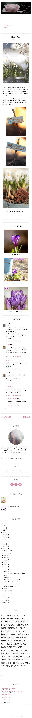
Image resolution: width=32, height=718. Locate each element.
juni (5, 564)
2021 (4, 528)
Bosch (21, 618)
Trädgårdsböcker (16, 659)
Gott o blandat (11, 627)
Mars (12, 640)
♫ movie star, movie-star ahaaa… (15, 573)
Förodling (3, 627)
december (7, 551)
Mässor (10, 641)
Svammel (28, 656)
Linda (8, 344)
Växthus (7, 665)
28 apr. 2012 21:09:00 (13, 395)
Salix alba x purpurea (11, 652)
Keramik (8, 219)
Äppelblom (3, 666)
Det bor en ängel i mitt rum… (14, 580)
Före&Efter (19, 625)
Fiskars (26, 624)
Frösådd (13, 625)
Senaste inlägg (6, 417)
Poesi (17, 647)
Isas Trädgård (6, 701)
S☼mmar (3, 652)
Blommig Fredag (5, 618)
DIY (12, 622)
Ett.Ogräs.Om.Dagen (5, 624)
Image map (26, 630)
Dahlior (20, 621)
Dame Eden (25, 621)
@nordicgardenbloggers (7, 614)
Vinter (14, 663)
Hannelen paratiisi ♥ (9, 688)
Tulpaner (20, 660)
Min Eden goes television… (14, 506)
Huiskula (21, 628)
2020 (4, 530)
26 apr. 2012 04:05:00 (13, 369)
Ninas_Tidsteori (4, 643)
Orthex (15, 644)
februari (7, 591)
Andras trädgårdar (18, 614)
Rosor (17, 650)
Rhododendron (5, 650)
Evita (13, 624)
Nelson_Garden (17, 641)
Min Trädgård (17, 640)
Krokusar (14, 219)
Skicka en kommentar (11, 409)
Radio (22, 649)
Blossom (12, 618)
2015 (4, 541)
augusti (6, 560)
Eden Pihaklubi (17, 622)
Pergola (3, 646)
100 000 (9, 498)
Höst (13, 630)
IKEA (22, 630)
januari (6, 593)
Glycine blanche (11, 398)
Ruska (25, 650)
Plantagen (3, 647)
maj (5, 567)
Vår (19, 219)
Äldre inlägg (26, 417)
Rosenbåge (12, 650)
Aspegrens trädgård (6, 615)
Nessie (23, 641)
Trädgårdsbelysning (5, 659)
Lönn (8, 640)
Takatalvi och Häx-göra (11, 582)
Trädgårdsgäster (25, 659)
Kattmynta (3, 634)
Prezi (21, 647)
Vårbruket (28, 663)
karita (8, 360)
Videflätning (8, 663)
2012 (4, 548)
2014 (4, 544)
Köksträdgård (19, 637)
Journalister (21, 631)
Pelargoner (23, 644)
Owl (19, 644)
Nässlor (24, 643)
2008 (4, 602)
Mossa (23, 640)
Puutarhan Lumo (7, 698)
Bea (7, 323)
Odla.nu (3, 644)
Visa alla (28, 704)
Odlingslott (9, 644)
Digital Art (7, 622)
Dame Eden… (7, 577)
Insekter (3, 631)
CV (16, 621)
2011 (4, 595)
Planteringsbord (11, 647)
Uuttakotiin (4, 662)
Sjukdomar (15, 653)
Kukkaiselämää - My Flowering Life (13, 691)
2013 (4, 546)
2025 (4, 523)
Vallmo (9, 662)
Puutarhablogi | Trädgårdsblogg (9, 649)
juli (5, 562)
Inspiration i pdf (10, 586)
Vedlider (22, 662)
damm (2, 622)
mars (5, 588)
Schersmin (19, 652)
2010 (4, 597)
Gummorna (3, 628)
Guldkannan (22, 627)
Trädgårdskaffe (4, 660)
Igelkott (18, 630)
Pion (24, 646)
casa (2, 621)
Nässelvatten (18, 643)
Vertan (2, 663)
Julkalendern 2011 (5, 633)
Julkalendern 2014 (15, 633)
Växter (2, 665)
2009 (4, 600)
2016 (4, 539)
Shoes (2, 653)
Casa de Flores (8, 621)
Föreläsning (25, 625)
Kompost (23, 634)
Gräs (17, 627)
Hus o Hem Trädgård (6, 630)
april (5, 569)
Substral (9, 656)
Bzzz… (5, 575)
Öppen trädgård (11, 666)
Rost (22, 650)
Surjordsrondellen (20, 656)
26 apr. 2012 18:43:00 (13, 383)
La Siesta (26, 637)
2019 (4, 532)
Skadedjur (21, 653)
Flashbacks (3, 625)
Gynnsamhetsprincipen (13, 628)
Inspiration (8, 631)
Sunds (13, 656)
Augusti (13, 615)
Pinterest (20, 646)
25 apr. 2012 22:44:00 (13, 341)
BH (24, 615)
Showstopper (8, 653)
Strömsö (3, 656)
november (7, 553)
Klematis (18, 634)
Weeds (11, 665)
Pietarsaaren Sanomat (11, 646)
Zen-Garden (17, 665)
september (7, 557)
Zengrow (23, 665)
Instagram (15, 631)
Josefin (8, 386)
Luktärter (3, 640)
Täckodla (25, 660)
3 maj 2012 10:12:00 (12, 405)
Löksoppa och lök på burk (12, 584)
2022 (4, 525)
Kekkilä (8, 634)
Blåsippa (17, 618)
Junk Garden (23, 633)
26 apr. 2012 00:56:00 (13, 357)
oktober (6, 555)
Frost (9, 625)
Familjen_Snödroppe (19, 624)
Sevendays (25, 652)
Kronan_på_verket (11, 637)
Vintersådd (19, 663)
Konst (27, 634)
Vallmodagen (15, 662)
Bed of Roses (20, 615)
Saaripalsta (6, 694)
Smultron (27, 653)
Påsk (19, 649)
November (12, 643)
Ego (23, 622)
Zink (28, 665)
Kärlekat (7, 571)
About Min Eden (7, 25)
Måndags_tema (4, 641)
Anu (7, 372)
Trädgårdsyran (13, 660)
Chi (13, 621)
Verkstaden (27, 662)
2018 (4, 535)
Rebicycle (27, 649)
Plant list (5, 27)
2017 (4, 537)
